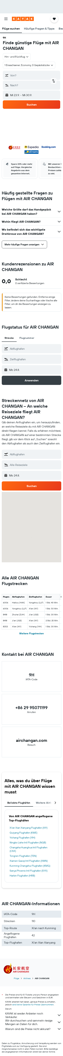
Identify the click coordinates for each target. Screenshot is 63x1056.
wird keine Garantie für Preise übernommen (33, 1004)
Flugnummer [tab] (26, 338)
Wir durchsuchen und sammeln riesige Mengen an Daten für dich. (28, 1022)
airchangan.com (31, 740)
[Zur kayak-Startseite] (23, 19)
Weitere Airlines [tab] (45, 802)
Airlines (27, 978)
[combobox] (34, 348)
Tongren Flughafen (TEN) (23, 855)
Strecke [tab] (9, 338)
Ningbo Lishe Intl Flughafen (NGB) (28, 842)
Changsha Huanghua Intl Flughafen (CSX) (28, 849)
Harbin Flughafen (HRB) (22, 875)
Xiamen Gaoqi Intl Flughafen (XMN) (29, 860)
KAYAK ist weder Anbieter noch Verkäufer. (24, 1015)
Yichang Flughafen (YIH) (22, 837)
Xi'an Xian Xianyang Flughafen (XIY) (28, 827)
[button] (6, 19)
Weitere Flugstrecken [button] (31, 633)
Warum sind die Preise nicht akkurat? (27, 1029)
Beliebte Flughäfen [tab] (18, 802)
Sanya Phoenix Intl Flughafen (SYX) (28, 870)
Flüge (16, 978)
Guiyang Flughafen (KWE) (23, 832)
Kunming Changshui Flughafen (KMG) (30, 865)
